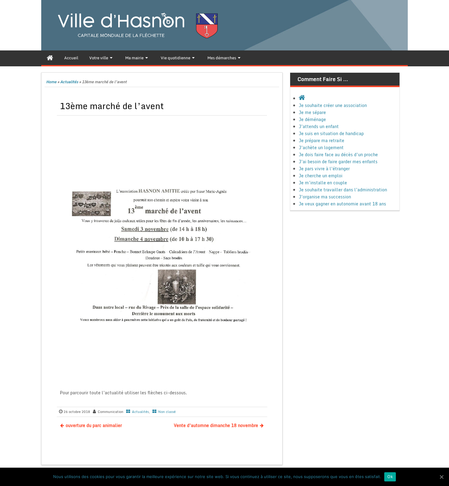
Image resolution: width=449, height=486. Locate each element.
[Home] (50, 57)
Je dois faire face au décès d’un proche (338, 154)
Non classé (167, 411)
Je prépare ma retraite (321, 140)
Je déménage (312, 119)
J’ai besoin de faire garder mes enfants (338, 161)
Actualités (69, 82)
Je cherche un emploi (320, 175)
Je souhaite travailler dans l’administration (343, 189)
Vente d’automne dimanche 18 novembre (216, 425)
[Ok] (441, 477)
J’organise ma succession (325, 196)
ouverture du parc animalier (94, 425)
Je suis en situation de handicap (331, 133)
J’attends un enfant (319, 126)
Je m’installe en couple (323, 182)
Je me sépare (312, 112)
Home (51, 82)
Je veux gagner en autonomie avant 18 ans (342, 203)
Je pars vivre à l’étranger (324, 168)
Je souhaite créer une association (333, 105)
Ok (390, 476)
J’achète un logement (321, 147)
